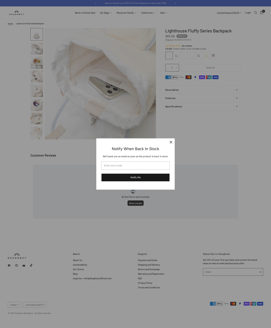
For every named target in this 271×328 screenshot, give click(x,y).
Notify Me (135, 177)
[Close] (171, 142)
